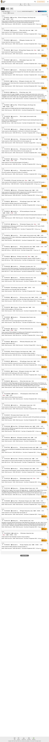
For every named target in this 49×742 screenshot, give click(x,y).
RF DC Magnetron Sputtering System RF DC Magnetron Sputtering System (17, 279)
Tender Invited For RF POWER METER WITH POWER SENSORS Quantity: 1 (18, 108)
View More (24, 555)
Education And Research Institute (15, 30)
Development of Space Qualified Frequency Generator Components (16, 480)
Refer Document (8, 24)
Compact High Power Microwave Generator (11, 42)
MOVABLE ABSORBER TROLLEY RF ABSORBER (12, 61)
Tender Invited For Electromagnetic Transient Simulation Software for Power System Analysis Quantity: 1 (23, 470)
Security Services (15, 116)
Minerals (14, 256)
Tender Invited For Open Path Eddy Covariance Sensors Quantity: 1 (16, 536)
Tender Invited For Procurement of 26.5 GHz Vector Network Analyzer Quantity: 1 (18, 353)
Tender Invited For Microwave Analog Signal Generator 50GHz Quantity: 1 (17, 320)
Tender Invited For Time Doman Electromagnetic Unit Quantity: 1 (15, 162)
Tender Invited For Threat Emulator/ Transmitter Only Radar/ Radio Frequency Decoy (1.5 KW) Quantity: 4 (24, 299)
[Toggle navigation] (47, 1)
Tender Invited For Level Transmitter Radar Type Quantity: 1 (14, 289)
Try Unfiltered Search (42, 11)
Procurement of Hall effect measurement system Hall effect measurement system (19, 363)
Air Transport (15, 50)
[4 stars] (14, 11)
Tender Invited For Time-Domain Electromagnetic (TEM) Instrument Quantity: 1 (18, 248)
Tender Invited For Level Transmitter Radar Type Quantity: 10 (14, 512)
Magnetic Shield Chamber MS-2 (8, 343)
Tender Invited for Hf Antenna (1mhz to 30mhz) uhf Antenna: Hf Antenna (16, 407)
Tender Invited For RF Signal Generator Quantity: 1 (12, 52)
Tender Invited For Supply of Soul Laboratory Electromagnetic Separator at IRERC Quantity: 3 (21, 258)
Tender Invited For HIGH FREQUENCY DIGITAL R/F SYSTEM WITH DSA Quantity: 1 (20, 131)
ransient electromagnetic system (28, 11)
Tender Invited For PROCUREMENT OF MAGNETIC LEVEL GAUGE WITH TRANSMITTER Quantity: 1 (23, 182)
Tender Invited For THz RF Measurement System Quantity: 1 (14, 32)
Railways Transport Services (15, 92)
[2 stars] (11, 11)
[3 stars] (12, 11)
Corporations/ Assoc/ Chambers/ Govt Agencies (15, 159)
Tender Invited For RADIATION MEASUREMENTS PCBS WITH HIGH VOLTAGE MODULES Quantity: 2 (24, 502)
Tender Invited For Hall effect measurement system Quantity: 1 (15, 203)
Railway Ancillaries (15, 488)
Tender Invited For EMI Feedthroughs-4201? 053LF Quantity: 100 (15, 373)
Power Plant (14, 17)
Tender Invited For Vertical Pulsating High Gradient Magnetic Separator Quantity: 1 (19, 439)
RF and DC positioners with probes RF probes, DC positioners (15, 172)
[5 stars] (15, 11)
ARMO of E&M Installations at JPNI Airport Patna (12, 309)
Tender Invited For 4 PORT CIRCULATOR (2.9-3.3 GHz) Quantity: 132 (16, 141)
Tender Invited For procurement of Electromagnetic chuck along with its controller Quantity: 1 (21, 460)
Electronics (14, 190)
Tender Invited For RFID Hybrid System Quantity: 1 (12, 397)
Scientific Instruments (15, 60)
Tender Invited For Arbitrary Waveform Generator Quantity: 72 (14, 546)
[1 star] (10, 11)
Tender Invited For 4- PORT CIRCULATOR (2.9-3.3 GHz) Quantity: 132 (16, 150)
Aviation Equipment (15, 139)
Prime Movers (15, 81)
